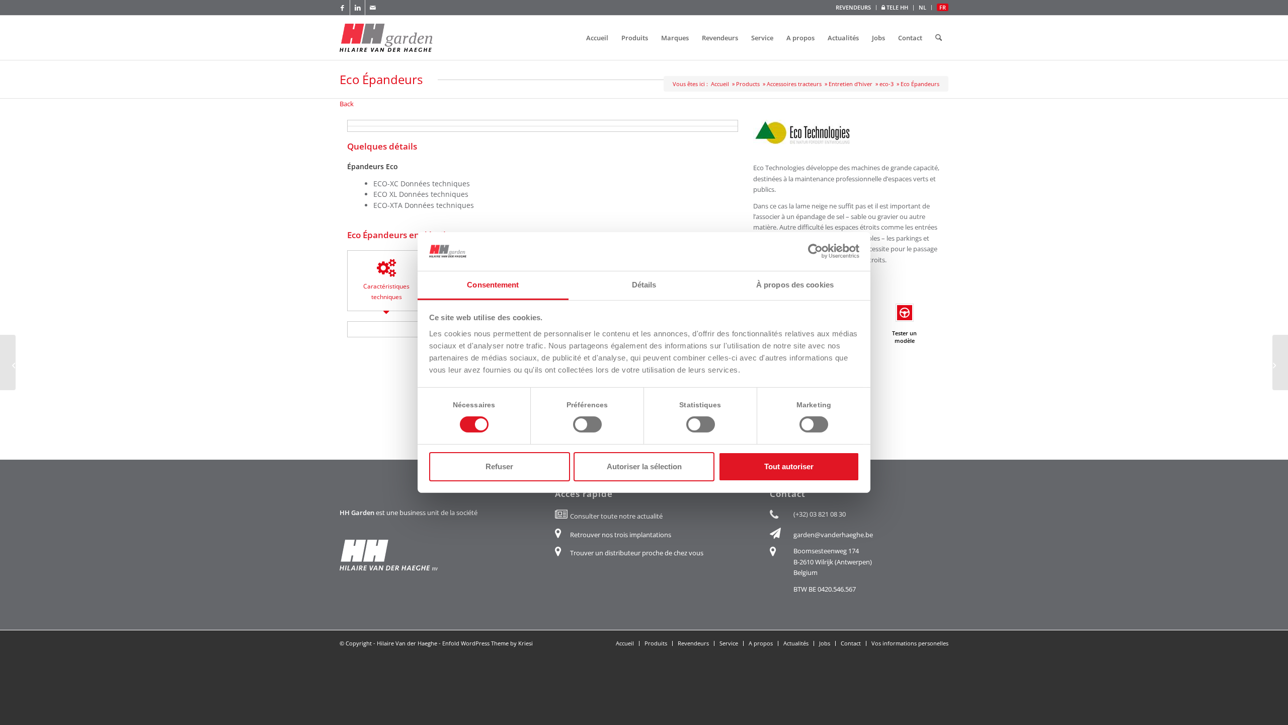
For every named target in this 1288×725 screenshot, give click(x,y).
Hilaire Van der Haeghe (407, 643)
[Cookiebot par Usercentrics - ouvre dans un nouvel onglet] (815, 251)
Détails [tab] (644, 284)
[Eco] (8, 362)
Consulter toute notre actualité (616, 516)
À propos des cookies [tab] (795, 284)
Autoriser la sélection (644, 466)
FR (942, 7)
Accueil (720, 84)
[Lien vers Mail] (372, 7)
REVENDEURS (853, 7)
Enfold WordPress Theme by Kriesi (487, 643)
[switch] (587, 424)
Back (347, 103)
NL (922, 7)
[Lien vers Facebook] (342, 7)
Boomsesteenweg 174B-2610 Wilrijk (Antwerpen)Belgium (832, 561)
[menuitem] (853, 7)
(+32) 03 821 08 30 (819, 514)
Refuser (499, 466)
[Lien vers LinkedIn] (357, 7)
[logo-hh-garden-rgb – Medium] (386, 38)
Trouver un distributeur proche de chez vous (636, 552)
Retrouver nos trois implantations (620, 534)
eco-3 (886, 84)
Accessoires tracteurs (794, 84)
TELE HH (896, 7)
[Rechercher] (938, 38)
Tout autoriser (789, 466)
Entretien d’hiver (850, 84)
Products (748, 84)
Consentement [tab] (493, 284)
